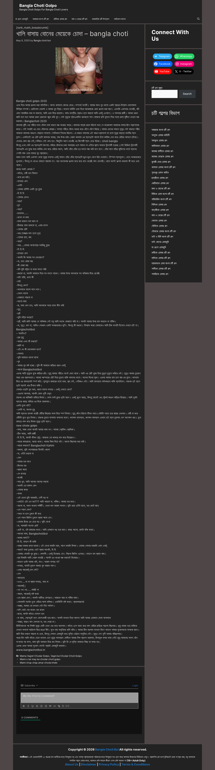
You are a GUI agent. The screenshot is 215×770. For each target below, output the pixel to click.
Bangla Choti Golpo (38, 5)
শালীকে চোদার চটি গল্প (161, 268)
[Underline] (32, 706)
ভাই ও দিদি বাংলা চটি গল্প (162, 236)
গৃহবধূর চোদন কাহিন (160, 172)
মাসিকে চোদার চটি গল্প (161, 257)
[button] (198, 19)
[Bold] (24, 706)
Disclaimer (88, 764)
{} (63, 706)
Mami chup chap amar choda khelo (38, 662)
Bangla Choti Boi (107, 749)
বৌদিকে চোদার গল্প (60, 18)
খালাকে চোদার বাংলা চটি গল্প (163, 167)
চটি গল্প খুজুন (157, 87)
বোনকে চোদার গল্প (159, 220)
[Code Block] (54, 706)
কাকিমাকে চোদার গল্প (160, 145)
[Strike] (37, 706)
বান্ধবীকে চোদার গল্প (160, 209)
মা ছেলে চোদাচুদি (21, 18)
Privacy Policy (109, 764)
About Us (72, 764)
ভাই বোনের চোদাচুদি (160, 241)
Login (135, 685)
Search (187, 93)
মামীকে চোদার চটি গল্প (161, 252)
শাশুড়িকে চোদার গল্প (160, 274)
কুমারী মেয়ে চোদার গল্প (161, 161)
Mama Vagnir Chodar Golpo (34, 656)
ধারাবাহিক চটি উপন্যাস (100, 18)
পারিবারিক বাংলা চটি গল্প (161, 199)
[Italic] (28, 706)
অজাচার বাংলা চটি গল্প (41, 18)
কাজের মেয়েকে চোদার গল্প (162, 156)
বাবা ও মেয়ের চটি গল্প (79, 18)
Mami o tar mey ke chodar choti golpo (40, 659)
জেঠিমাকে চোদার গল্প (160, 183)
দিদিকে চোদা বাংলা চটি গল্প (163, 193)
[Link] (59, 706)
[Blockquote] (50, 706)
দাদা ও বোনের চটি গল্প (161, 188)
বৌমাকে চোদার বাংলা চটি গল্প (164, 231)
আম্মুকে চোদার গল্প (159, 140)
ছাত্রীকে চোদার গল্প (160, 177)
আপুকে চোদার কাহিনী (161, 135)
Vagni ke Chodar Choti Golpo (66, 656)
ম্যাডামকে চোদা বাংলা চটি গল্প (164, 263)
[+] (67, 706)
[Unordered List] (46, 706)
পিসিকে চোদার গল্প (159, 204)
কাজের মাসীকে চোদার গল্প (162, 151)
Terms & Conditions (135, 764)
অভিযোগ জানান (120, 18)
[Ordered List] (41, 706)
